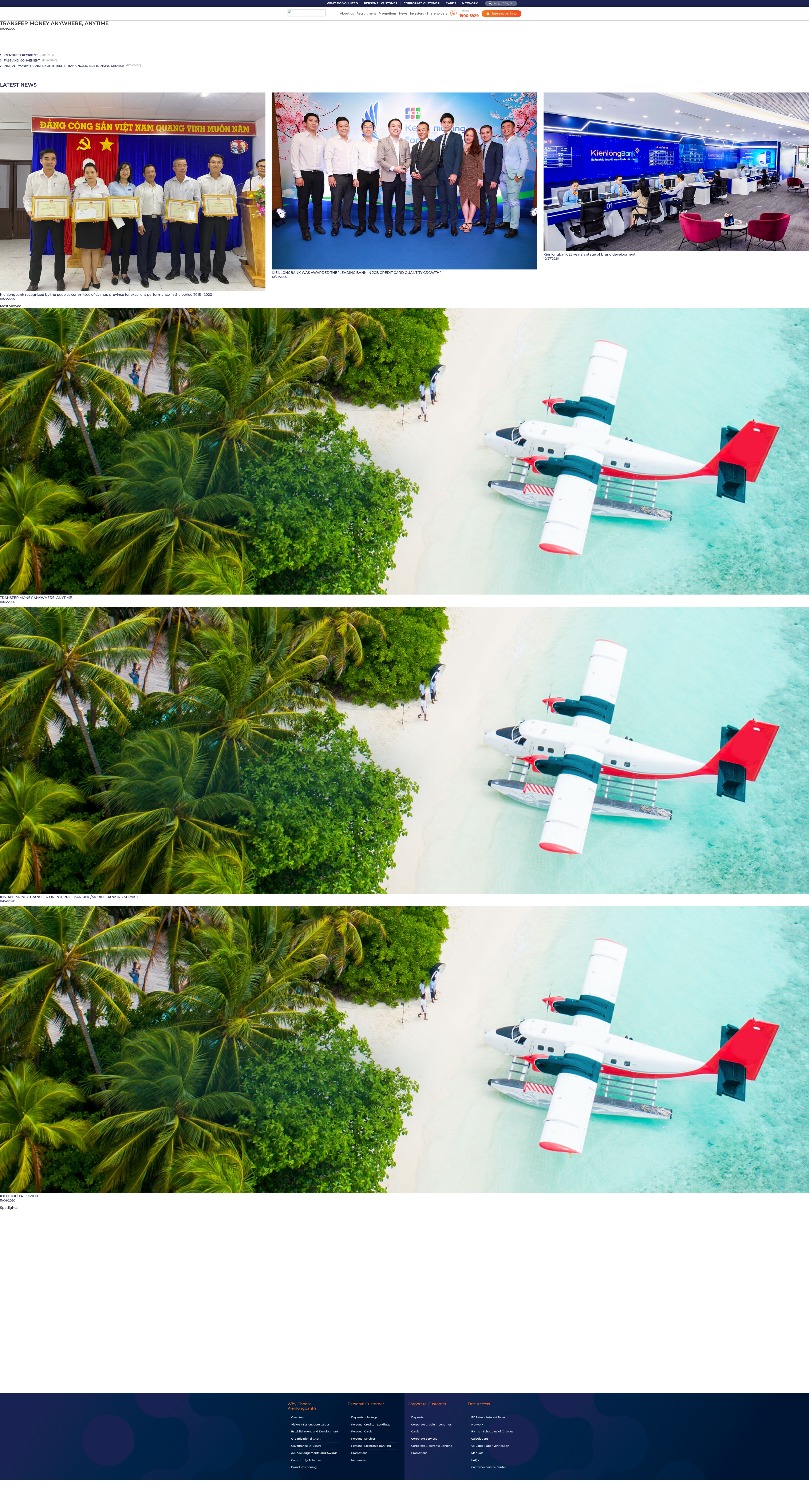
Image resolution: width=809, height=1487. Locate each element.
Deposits (417, 1417)
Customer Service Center (488, 1467)
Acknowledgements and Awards (314, 1453)
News (403, 13)
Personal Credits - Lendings (370, 1424)
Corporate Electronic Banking (432, 1445)
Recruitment (366, 13)
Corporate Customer (422, 3)
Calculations (480, 1438)
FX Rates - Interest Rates (488, 1417)
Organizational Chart (305, 1438)
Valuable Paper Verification (490, 1445)
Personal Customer (381, 3)
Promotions (387, 13)
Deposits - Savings (364, 1417)
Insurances (359, 1460)
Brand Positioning (304, 1467)
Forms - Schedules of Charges (492, 1431)
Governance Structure (306, 1445)
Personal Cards (361, 1431)
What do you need (342, 3)
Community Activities (306, 1460)
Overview (297, 1417)
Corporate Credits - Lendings (431, 1424)
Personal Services (363, 1438)
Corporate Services (424, 1438)
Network (470, 3)
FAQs (475, 1460)
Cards (451, 3)
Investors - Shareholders (428, 13)
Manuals (477, 1453)
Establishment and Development (314, 1431)
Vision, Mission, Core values (310, 1424)
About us (347, 13)
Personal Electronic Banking (371, 1445)
